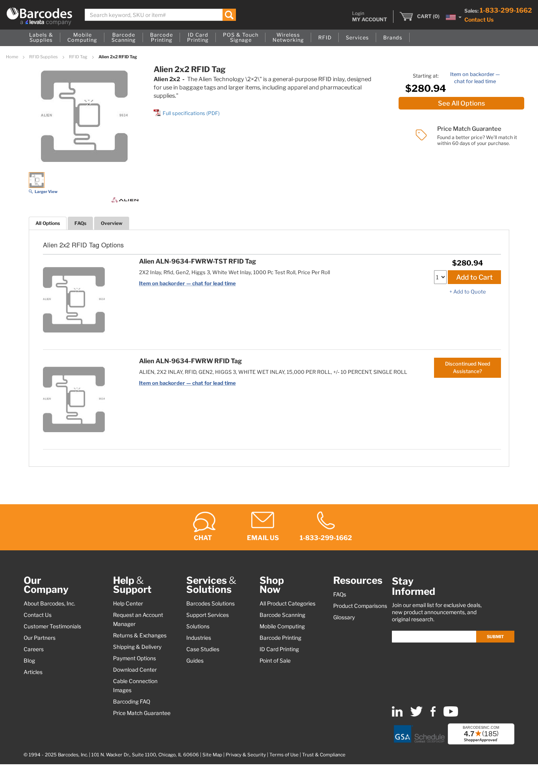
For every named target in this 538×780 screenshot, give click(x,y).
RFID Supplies (44, 56)
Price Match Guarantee (142, 713)
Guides (195, 660)
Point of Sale (275, 660)
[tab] (48, 223)
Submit (495, 636)
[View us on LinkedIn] (397, 715)
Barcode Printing (280, 638)
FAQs (80, 223)
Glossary (344, 617)
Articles (33, 672)
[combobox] (160, 15)
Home (12, 56)
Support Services (207, 615)
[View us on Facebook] (433, 715)
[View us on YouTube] (450, 715)
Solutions (198, 626)
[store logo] (39, 16)
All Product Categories (287, 603)
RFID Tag (78, 56)
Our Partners (40, 638)
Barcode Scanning (282, 615)
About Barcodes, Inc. (49, 603)
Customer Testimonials (52, 626)
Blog (29, 660)
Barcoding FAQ (131, 701)
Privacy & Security (246, 755)
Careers (34, 649)
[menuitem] (41, 37)
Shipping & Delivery (137, 647)
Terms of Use (284, 755)
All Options (47, 223)
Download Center (135, 670)
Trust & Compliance (323, 755)
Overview (111, 223)
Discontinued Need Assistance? (467, 367)
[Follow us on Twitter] (416, 715)
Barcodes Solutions (210, 603)
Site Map (212, 755)
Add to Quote (469, 291)
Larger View (46, 191)
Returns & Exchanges (140, 635)
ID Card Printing (279, 649)
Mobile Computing (282, 626)
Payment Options (134, 658)
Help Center (128, 603)
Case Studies (202, 649)
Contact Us (478, 19)
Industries (198, 638)
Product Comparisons (360, 606)
